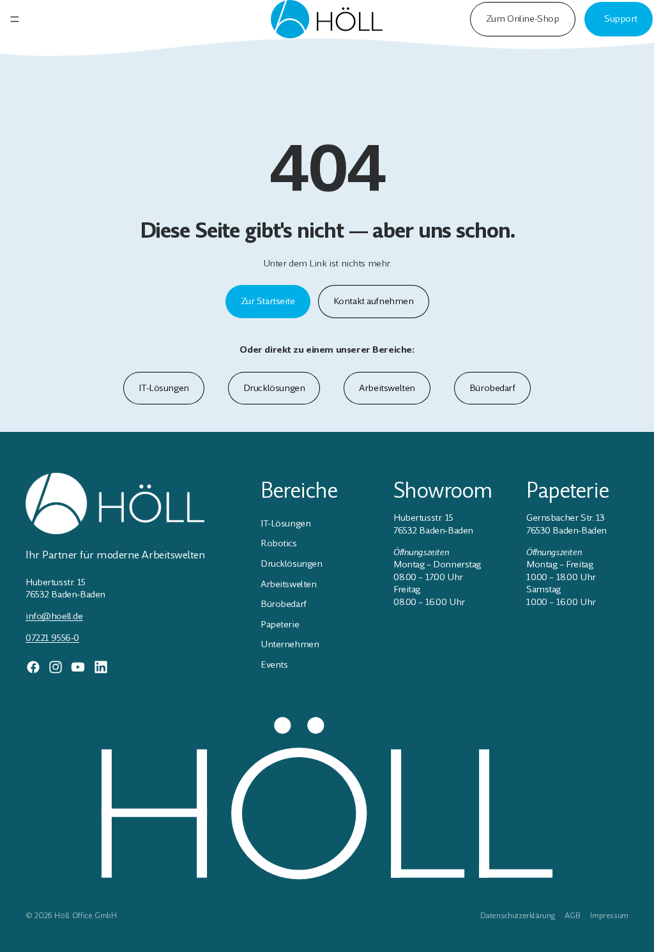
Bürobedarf (492, 387)
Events (274, 664)
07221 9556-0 (52, 637)
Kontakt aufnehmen (373, 301)
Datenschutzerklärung (517, 915)
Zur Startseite (268, 301)
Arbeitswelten (387, 387)
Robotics (279, 543)
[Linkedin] (101, 667)
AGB (572, 915)
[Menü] (14, 19)
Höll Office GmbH (85, 915)
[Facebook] (33, 667)
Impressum (609, 915)
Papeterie (280, 624)
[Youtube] (78, 667)
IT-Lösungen (163, 387)
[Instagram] (55, 667)
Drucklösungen (274, 387)
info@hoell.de (54, 616)
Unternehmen (290, 644)
